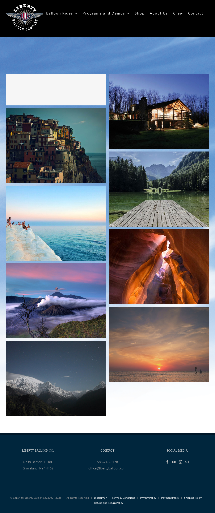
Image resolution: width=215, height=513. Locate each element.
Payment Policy (170, 498)
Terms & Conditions (123, 498)
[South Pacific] (159, 310)
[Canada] (159, 155)
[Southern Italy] (56, 111)
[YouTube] (174, 462)
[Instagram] (180, 462)
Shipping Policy (193, 498)
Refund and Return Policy (108, 503)
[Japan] (56, 266)
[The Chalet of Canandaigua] (159, 77)
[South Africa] (56, 189)
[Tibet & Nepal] (56, 344)
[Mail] (187, 462)
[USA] (159, 232)
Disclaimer (100, 498)
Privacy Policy (148, 498)
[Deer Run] (56, 89)
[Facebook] (167, 462)
